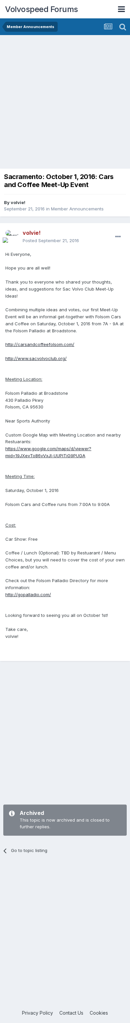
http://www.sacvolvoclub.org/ (36, 358)
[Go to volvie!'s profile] (12, 236)
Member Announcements (77, 208)
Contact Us (71, 1013)
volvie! (18, 202)
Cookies (99, 1013)
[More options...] (118, 237)
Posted (51, 240)
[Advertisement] (65, 103)
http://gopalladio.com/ (28, 594)
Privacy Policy (37, 1013)
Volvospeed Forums (41, 9)
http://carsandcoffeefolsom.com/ (39, 344)
